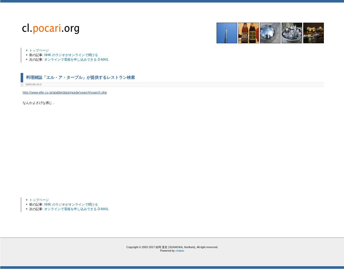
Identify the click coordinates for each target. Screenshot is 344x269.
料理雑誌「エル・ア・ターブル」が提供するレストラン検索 (80, 77)
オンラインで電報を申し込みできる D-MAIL (76, 59)
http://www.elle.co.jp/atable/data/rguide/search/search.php (65, 92)
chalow (180, 250)
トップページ (39, 50)
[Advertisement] (65, 154)
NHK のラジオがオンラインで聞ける (71, 55)
